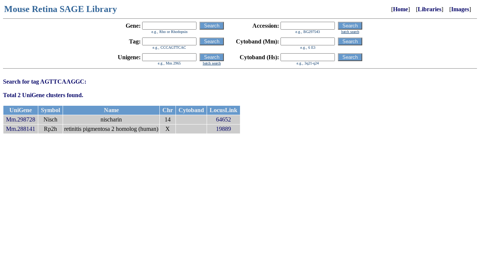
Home (400, 9)
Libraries (429, 9)
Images (460, 9)
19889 (223, 129)
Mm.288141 (20, 129)
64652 (223, 119)
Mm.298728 (20, 119)
